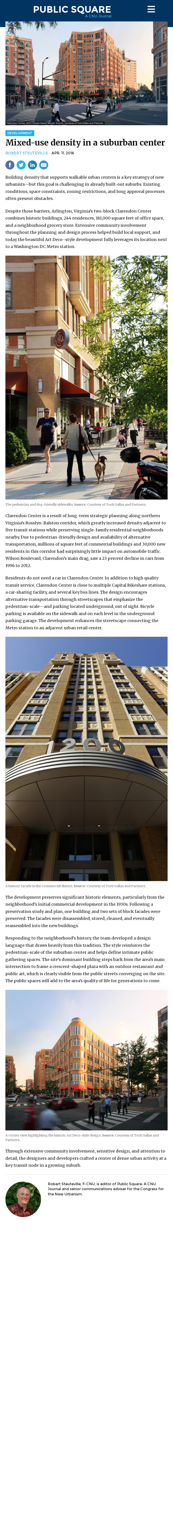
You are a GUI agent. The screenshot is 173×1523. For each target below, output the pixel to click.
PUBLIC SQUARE (72, 9)
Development (19, 133)
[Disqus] (86, 1280)
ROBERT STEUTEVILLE (26, 153)
